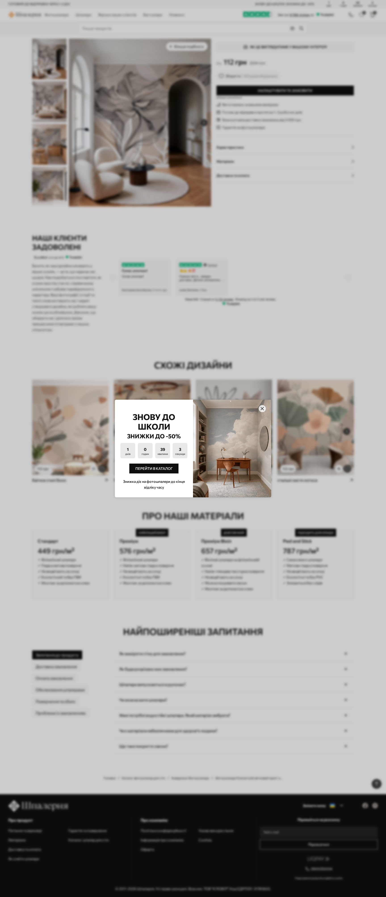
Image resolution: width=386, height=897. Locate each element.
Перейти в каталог (154, 468)
